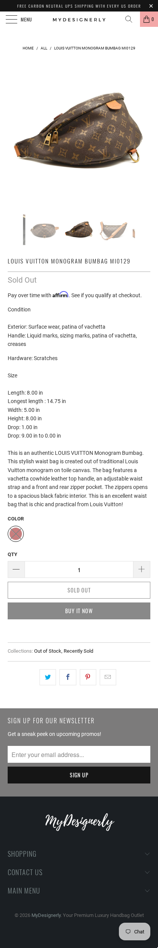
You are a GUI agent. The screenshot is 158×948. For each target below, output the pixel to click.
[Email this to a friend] (108, 677)
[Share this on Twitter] (48, 677)
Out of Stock (47, 651)
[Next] (143, 131)
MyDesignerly (46, 915)
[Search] (131, 19)
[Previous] (15, 131)
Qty (12, 554)
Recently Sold (78, 651)
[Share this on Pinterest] (88, 677)
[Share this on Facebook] (67, 677)
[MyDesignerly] (79, 19)
